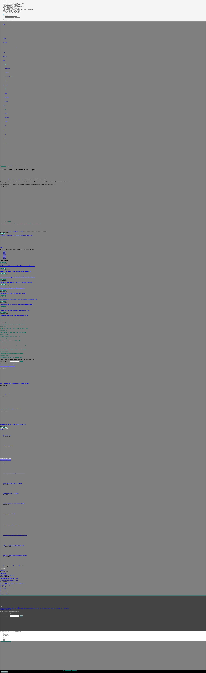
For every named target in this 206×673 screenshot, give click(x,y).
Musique (6, 101)
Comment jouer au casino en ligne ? (9, 7)
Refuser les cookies (68, 670)
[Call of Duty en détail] (10, 391)
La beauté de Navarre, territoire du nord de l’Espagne (12, 583)
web (10, 609)
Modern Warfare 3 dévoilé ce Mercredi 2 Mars (10, 408)
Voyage (6, 80)
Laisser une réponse (3, 427)
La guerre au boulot (4, 593)
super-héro (58, 608)
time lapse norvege (7, 609)
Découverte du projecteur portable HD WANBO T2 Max (12, 4)
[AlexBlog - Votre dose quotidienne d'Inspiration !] (16, 47)
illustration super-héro (29, 608)
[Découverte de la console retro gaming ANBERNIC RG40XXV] (8, 472)
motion (43, 608)
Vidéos (4, 60)
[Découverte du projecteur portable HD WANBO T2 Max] (8, 482)
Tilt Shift (64, 608)
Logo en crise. (3, 573)
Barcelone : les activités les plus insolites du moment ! (12, 11)
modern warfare (20, 223)
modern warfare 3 (28, 223)
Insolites (6, 121)
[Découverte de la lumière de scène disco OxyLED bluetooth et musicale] (8, 554)
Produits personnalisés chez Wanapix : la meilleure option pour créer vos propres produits (18, 9)
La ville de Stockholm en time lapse (8, 588)
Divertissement (5, 84)
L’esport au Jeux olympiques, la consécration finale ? (11, 10)
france (17, 608)
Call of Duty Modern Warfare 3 (6, 223)
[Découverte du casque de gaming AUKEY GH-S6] (8, 523)
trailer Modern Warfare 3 (36, 223)
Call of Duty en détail (5, 393)
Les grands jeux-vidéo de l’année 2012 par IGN (13, 293)
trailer (13, 181)
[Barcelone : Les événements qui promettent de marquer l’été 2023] (8, 502)
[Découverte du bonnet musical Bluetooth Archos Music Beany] (8, 564)
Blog (3, 14)
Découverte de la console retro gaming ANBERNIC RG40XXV (14, 3)
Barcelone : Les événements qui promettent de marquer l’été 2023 (14, 6)
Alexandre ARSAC (17, 631)
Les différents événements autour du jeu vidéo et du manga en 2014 (18, 299)
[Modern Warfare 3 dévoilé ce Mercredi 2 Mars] (10, 406)
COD (15, 223)
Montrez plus (2, 233)
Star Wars (50, 608)
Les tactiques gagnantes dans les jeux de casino (11, 5)
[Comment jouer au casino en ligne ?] (8, 512)
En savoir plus (74, 670)
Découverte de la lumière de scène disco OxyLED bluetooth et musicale (15, 555)
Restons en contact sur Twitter (5, 460)
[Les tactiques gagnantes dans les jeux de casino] (8, 492)
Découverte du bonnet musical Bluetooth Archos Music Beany (13, 565)
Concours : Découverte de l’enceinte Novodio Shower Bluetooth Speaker (15, 535)
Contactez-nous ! (5, 15)
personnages (46, 608)
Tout (5, 64)
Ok (63, 670)
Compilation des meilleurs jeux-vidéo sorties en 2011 (14, 310)
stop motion (53, 608)
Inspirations (4, 56)
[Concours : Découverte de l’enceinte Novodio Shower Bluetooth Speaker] (8, 534)
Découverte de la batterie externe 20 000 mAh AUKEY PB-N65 (13, 545)
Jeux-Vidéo (7, 97)
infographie (35, 608)
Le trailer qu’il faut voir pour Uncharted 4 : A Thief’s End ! (16, 304)
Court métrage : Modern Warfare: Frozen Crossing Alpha (13, 424)
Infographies (7, 117)
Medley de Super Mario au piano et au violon (12, 288)
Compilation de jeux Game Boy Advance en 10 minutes (15, 271)
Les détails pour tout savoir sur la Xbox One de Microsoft (16, 282)
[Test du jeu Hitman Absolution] (8, 444)
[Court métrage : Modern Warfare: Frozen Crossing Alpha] (10, 422)
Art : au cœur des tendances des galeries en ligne (11, 12)
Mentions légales (5, 634)
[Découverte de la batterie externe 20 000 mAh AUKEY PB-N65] (8, 544)
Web (5, 125)
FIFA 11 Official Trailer (7, 435)
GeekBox (9, 221)
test (61, 608)
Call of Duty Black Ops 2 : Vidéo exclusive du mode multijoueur (14, 383)
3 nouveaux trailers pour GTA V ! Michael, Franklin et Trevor (17, 277)
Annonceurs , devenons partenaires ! (11, 16)
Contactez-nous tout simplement (10, 18)
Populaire (4, 462)
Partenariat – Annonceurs (7, 635)
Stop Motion (7, 72)
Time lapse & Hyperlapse (9, 76)
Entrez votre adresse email (4, 361)
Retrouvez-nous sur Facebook (5, 459)
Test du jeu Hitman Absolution (8, 445)
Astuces (6, 113)
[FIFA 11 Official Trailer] (8, 434)
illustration (21, 608)
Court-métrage (7, 68)
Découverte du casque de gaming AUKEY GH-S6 (11, 524)
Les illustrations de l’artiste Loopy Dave (9, 578)
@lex (9, 231)
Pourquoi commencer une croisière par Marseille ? (11, 8)
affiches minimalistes (3, 608)
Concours (4, 129)
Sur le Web (4, 105)
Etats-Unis (14, 608)
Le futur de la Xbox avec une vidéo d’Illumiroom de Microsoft (17, 266)
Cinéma (6, 93)
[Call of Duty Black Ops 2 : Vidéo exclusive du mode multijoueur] (9, 381)
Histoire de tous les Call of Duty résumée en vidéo (14, 315)
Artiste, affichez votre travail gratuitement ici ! (12, 17)
